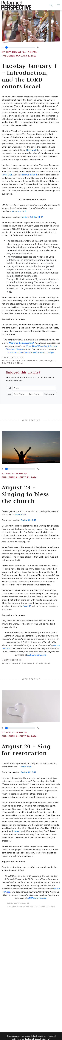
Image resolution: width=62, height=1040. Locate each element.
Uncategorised (12, 660)
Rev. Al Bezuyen (16, 473)
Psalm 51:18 (20, 514)
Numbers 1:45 (18, 211)
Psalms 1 (16, 831)
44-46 (40, 217)
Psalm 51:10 (26, 766)
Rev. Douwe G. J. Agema (21, 52)
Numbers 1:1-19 (28, 217)
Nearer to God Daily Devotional (31, 361)
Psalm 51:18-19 (28, 520)
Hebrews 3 (31, 150)
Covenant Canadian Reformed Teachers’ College (31, 352)
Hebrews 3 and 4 (28, 174)
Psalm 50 (26, 606)
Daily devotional (13, 357)
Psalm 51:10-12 (28, 772)
